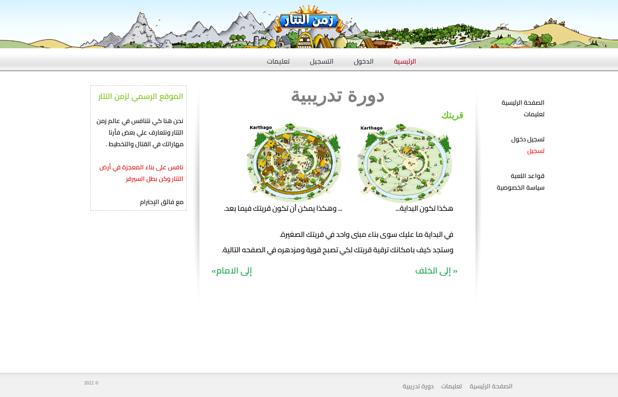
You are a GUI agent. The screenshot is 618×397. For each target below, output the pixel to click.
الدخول (364, 58)
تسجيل (536, 150)
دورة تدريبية (418, 386)
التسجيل (322, 58)
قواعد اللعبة (528, 175)
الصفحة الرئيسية (523, 102)
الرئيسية (405, 58)
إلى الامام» (231, 270)
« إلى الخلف (436, 270)
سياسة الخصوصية (521, 187)
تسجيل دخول (528, 139)
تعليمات (278, 58)
